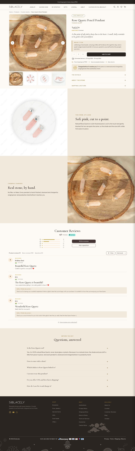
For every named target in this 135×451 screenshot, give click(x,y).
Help (80, 402)
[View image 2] (30, 79)
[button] (75, 30)
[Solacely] (15, 7)
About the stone (78, 80)
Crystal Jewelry (25, 12)
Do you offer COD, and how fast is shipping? (43, 380)
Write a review (84, 241)
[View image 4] (59, 79)
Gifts (65, 7)
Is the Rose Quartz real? (35, 348)
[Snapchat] (17, 412)
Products (16, 12)
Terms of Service (84, 418)
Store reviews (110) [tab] (27, 253)
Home (11, 12)
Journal (74, 7)
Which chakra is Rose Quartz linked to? (41, 367)
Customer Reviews (110, 412)
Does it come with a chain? (36, 361)
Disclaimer (82, 422)
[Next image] (63, 43)
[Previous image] (12, 43)
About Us (107, 405)
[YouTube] (13, 412)
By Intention (56, 7)
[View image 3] (44, 79)
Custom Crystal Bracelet (97, 7)
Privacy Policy (83, 408)
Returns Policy (83, 415)
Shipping (117, 439)
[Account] (118, 7)
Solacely (108, 402)
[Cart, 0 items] (125, 7)
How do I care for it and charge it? (39, 386)
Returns (123, 439)
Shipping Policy (83, 412)
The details (76, 75)
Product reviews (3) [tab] (15, 253)
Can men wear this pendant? (37, 374)
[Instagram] (10, 412)
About (83, 7)
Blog (106, 415)
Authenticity (82, 405)
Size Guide (55, 418)
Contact (107, 418)
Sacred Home (43, 7)
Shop (54, 402)
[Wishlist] (121, 7)
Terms (112, 439)
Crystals (107, 408)
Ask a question (84, 245)
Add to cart (106, 54)
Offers (54, 422)
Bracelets (55, 405)
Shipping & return (79, 85)
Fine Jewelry (56, 408)
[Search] (114, 7)
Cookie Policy (83, 425)
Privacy (106, 439)
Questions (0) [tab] (39, 253)
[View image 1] (16, 79)
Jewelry (32, 7)
